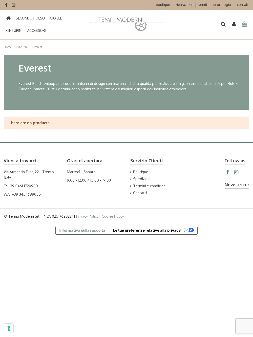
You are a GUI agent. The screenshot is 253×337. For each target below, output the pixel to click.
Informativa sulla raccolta (82, 230)
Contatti (243, 4)
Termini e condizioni (149, 186)
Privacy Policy (87, 216)
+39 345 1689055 (26, 194)
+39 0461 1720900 (23, 186)
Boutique (163, 4)
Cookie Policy (113, 216)
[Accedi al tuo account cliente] (234, 24)
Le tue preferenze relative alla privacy (147, 230)
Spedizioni (141, 178)
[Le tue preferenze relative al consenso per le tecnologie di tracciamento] (8, 328)
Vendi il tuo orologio (215, 4)
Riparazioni (184, 4)
